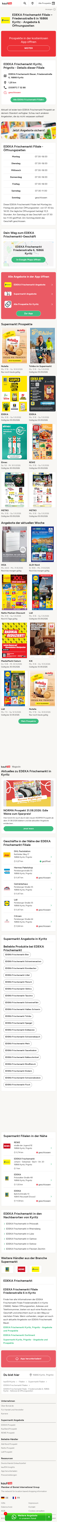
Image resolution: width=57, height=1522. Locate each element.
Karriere (4, 1413)
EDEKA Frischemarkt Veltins (18, 989)
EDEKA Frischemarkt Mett (17, 1043)
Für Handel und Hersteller (12, 1410)
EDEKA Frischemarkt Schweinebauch (22, 1037)
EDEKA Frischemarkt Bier (17, 954)
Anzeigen (49, 9)
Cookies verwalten (36, 1511)
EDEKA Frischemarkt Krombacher (20, 968)
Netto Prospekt (7, 1448)
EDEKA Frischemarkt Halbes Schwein (22, 1009)
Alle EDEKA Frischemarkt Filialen (28, 99)
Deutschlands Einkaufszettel (13, 1463)
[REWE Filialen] (21, 1269)
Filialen (22, 1382)
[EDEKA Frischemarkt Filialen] (35, 1269)
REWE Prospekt (8, 1433)
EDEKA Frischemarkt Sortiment (19, 1335)
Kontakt (31, 1507)
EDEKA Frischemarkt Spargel (18, 1023)
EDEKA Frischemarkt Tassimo (19, 996)
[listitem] (14, 351)
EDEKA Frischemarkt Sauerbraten (21, 1050)
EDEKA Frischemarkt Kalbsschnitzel (22, 1057)
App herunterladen (9, 1471)
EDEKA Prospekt (8, 1425)
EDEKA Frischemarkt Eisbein (18, 1071)
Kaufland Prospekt (9, 1429)
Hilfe (3, 1503)
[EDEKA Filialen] (7, 1269)
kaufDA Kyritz (9, 1382)
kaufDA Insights (8, 1467)
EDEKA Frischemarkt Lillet (17, 975)
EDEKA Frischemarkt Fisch (17, 1084)
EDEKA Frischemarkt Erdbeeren (20, 1030)
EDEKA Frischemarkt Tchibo (18, 1016)
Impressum (33, 1503)
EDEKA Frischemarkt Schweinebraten (23, 1078)
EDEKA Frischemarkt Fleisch (18, 982)
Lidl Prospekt (6, 1452)
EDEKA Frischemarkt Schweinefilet (21, 1002)
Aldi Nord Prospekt (9, 1444)
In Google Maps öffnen (28, 259)
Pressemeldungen (9, 1475)
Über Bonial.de (7, 1406)
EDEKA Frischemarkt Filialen (15, 1385)
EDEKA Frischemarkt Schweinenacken (23, 961)
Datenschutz (6, 1507)
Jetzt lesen (28, 828)
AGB (3, 1511)
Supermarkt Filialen (36, 1382)
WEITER (28, 48)
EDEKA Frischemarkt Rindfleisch (20, 1064)
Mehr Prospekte (28, 721)
